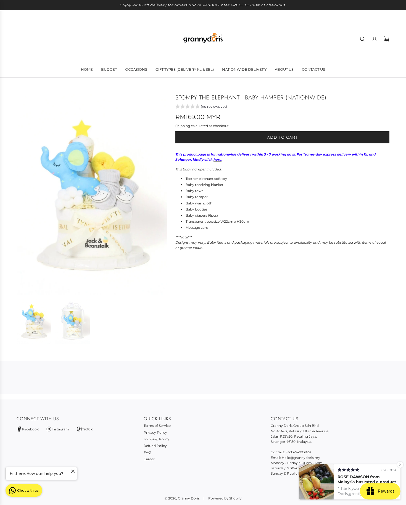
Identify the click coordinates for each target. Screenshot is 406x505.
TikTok (87, 429)
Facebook (30, 429)
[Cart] (387, 39)
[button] (201, 107)
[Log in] (374, 39)
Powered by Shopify (225, 498)
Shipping (182, 126)
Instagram (60, 429)
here (217, 159)
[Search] (362, 39)
